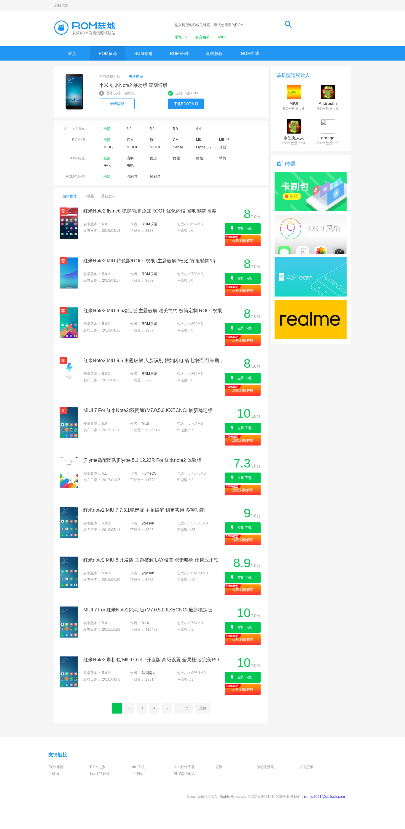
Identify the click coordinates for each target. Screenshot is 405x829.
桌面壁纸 (306, 767)
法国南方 (149, 673)
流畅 (130, 158)
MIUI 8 (132, 147)
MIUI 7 (108, 147)
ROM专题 (143, 53)
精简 (222, 158)
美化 (107, 166)
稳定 (153, 158)
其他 (222, 147)
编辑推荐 (70, 196)
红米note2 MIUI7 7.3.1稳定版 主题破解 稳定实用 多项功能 (144, 510)
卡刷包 (132, 177)
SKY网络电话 (184, 774)
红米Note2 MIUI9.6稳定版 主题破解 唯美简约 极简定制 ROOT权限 (152, 310)
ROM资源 (108, 53)
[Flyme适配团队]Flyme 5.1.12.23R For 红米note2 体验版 (142, 460)
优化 (176, 158)
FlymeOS (203, 147)
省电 (130, 166)
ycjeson (148, 523)
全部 (107, 129)
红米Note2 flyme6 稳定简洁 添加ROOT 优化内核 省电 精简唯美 (149, 210)
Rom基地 (84, 27)
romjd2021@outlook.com (324, 797)
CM (175, 140)
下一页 (183, 708)
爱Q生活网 (265, 767)
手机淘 (53, 774)
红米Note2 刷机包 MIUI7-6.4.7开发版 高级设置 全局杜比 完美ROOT (153, 659)
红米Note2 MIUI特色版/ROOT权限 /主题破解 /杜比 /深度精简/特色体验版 (153, 260)
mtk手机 (138, 767)
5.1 (152, 129)
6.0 (129, 129)
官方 (130, 140)
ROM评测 (179, 53)
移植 (199, 158)
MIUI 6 (224, 140)
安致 (219, 767)
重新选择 (136, 77)
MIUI (222, 37)
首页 (72, 53)
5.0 (175, 129)
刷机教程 (214, 53)
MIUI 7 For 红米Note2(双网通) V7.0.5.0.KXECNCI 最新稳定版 (147, 410)
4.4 (198, 129)
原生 (153, 140)
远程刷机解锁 (242, 241)
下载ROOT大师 (186, 104)
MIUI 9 (155, 147)
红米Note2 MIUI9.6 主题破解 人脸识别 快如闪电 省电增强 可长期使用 (153, 360)
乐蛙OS (181, 37)
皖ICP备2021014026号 (267, 797)
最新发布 (108, 196)
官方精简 (203, 37)
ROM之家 (98, 767)
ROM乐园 (149, 224)
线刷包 (155, 177)
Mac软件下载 (184, 767)
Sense (178, 147)
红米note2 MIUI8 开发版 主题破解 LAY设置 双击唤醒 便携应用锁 (151, 559)
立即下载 (244, 228)
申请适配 (117, 104)
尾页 (202, 708)
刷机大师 (61, 5)
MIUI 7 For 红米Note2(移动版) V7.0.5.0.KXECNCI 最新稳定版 (147, 609)
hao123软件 (100, 774)
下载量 (89, 196)
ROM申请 (250, 53)
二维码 (137, 774)
